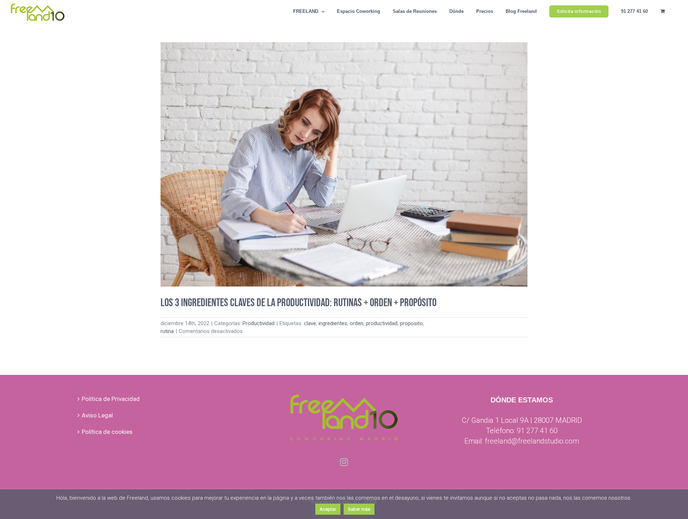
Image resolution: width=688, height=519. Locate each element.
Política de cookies (107, 431)
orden (356, 323)
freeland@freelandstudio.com (532, 441)
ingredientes (333, 323)
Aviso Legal (97, 415)
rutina (167, 331)
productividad (381, 323)
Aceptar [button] (328, 509)
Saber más (359, 509)
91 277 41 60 (537, 430)
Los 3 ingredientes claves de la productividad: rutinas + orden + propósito (298, 302)
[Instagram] (344, 462)
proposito (411, 323)
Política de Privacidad (111, 398)
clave (310, 323)
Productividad (258, 323)
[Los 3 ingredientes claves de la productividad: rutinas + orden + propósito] (344, 164)
